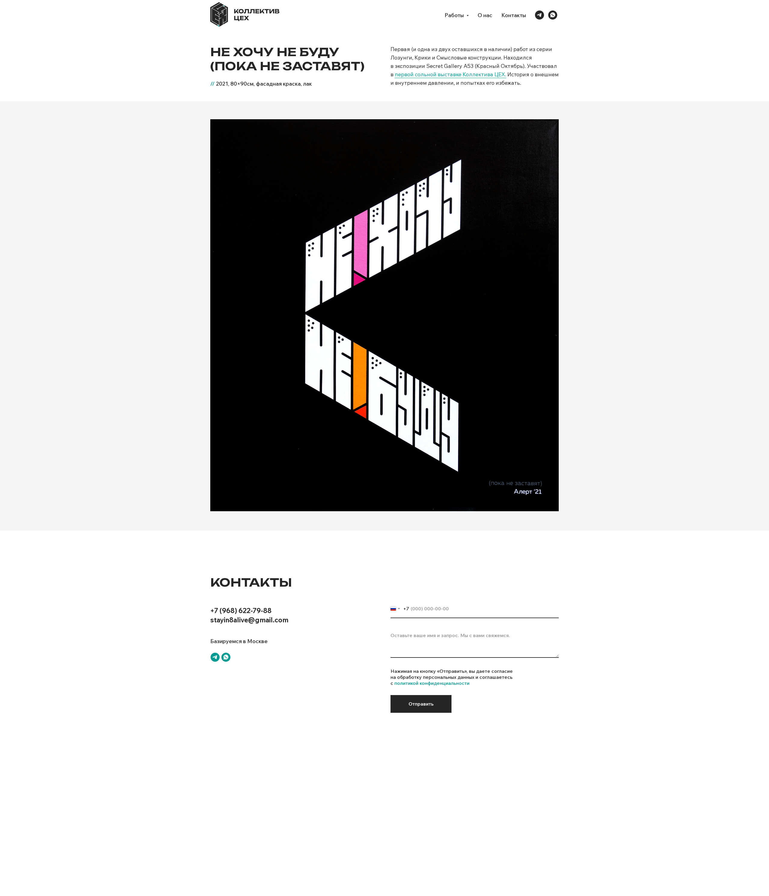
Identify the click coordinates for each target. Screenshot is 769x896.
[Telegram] (539, 15)
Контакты (513, 15)
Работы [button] (455, 15)
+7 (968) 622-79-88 (241, 610)
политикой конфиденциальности (432, 683)
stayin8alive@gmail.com (249, 620)
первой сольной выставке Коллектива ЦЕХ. (450, 74)
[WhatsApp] (552, 15)
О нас (485, 15)
